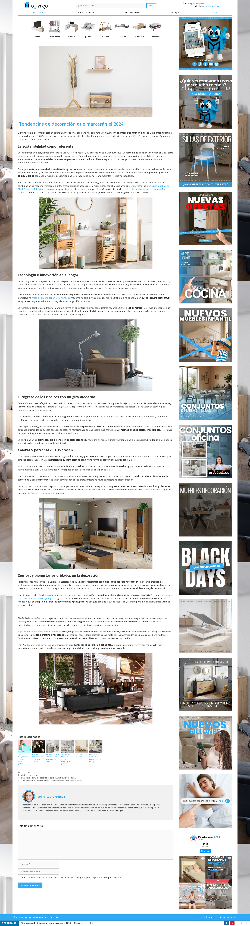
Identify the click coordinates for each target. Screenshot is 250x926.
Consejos (174, 12)
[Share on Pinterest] (232, 923)
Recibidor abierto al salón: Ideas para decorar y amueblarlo (52, 758)
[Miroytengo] (36, 5)
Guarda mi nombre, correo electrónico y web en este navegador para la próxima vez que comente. (71, 877)
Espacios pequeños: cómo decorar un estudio (38, 758)
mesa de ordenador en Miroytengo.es (51, 297)
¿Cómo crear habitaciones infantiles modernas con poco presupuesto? (51, 780)
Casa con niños (132, 12)
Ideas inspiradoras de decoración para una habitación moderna (48, 778)
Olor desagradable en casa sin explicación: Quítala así (24, 759)
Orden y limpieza (85, 12)
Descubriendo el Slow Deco (81, 755)
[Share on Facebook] (226, 923)
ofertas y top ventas (29, 775)
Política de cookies (207, 917)
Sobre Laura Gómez (51, 796)
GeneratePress (51, 917)
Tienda (213, 12)
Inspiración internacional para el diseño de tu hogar (95, 758)
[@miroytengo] (193, 838)
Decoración (39, 12)
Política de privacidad (226, 917)
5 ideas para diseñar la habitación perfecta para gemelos (66, 759)
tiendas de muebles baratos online (41, 631)
